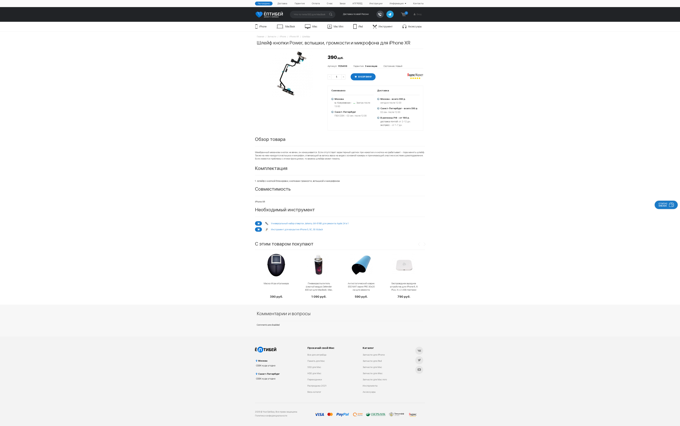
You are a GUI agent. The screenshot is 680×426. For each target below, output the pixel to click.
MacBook (290, 26)
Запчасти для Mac (372, 367)
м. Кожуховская (342, 102)
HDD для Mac (314, 373)
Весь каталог (314, 392)
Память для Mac (316, 361)
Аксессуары (415, 26)
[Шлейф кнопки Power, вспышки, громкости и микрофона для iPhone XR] (290, 74)
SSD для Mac (314, 367)
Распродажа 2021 (317, 386)
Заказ (342, 3)
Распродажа (264, 3)
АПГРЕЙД (357, 3)
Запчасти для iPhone (374, 355)
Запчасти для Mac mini (375, 379)
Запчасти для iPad (372, 361)
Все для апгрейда (316, 355)
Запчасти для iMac (372, 373)
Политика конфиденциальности (271, 416)
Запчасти (272, 36)
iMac (314, 26)
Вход (419, 14)
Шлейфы (306, 36)
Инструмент (386, 26)
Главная (260, 36)
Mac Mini (338, 26)
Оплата (316, 3)
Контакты (418, 3)
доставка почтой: (389, 121)
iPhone (263, 26)
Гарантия (300, 3)
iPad (360, 26)
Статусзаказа (663, 204)
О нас (330, 3)
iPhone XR (294, 36)
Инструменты (370, 386)
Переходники (314, 379)
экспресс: (385, 125)
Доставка (282, 3)
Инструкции (375, 3)
